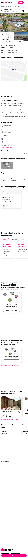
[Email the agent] (23, 179)
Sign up (21, 2)
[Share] (23, 11)
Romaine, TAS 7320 (9, 6)
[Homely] (14, 549)
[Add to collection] (19, 411)
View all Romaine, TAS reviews (9, 315)
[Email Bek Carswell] (3, 206)
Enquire (14, 556)
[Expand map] (24, 63)
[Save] (26, 11)
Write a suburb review (11, 310)
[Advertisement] (14, 88)
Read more (4, 119)
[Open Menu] (2, 2)
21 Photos (10, 41)
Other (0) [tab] (23, 239)
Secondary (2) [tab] (14, 239)
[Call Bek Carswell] (7, 206)
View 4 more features (7, 147)
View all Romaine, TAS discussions (10, 365)
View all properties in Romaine (9, 419)
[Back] (2, 11)
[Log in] (26, 2)
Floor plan (19, 41)
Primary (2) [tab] (5, 239)
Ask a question (11, 361)
